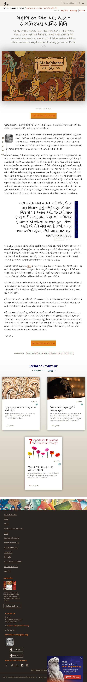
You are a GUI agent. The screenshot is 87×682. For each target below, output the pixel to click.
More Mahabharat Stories (43, 343)
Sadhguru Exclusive (11, 538)
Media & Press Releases (13, 528)
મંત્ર (29, 266)
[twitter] (2, 146)
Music (6, 524)
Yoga (6, 533)
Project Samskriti (11, 566)
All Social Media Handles (40, 670)
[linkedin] (2, 150)
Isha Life (7, 557)
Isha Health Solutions (12, 562)
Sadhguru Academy (11, 543)
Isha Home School (11, 547)
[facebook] (2, 142)
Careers (7, 571)
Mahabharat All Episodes (43, 115)
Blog (6, 519)
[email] (2, 154)
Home (5, 8)
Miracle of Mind (10, 514)
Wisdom (13, 8)
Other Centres (10, 630)
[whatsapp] (3, 138)
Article (21, 8)
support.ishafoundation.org (18, 626)
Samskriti (8, 552)
